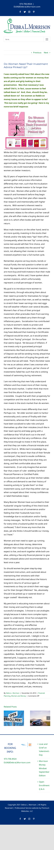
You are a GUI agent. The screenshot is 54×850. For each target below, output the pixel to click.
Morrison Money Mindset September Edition (44, 768)
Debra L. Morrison (12, 693)
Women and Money (18, 696)
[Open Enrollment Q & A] (14, 718)
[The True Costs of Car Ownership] (40, 718)
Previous (37, 52)
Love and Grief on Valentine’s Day (44, 749)
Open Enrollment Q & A (44, 785)
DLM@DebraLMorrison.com (27, 6)
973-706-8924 (25, 4)
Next (46, 52)
